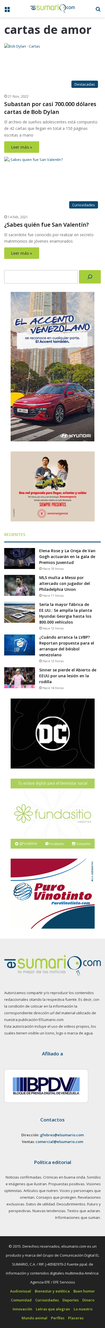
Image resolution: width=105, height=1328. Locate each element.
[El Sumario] (52, 8)
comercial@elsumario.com (59, 1141)
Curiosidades (47, 1300)
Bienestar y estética (52, 1291)
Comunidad (21, 1300)
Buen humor (84, 1291)
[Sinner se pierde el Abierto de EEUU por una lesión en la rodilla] (19, 677)
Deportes (70, 1300)
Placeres (75, 1317)
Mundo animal (34, 1317)
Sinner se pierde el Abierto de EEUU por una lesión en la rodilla (67, 675)
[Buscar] (90, 277)
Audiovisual (20, 1291)
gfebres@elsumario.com (62, 1134)
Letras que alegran (53, 1308)
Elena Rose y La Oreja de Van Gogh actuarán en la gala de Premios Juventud (67, 556)
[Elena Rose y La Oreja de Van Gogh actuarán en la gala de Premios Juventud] (19, 558)
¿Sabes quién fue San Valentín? (46, 224)
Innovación (22, 1308)
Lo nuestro (83, 1308)
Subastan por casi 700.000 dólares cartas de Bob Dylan (50, 108)
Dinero (88, 1300)
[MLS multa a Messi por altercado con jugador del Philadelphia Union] (19, 585)
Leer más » (21, 147)
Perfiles (57, 1317)
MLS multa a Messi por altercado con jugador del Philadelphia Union (64, 583)
